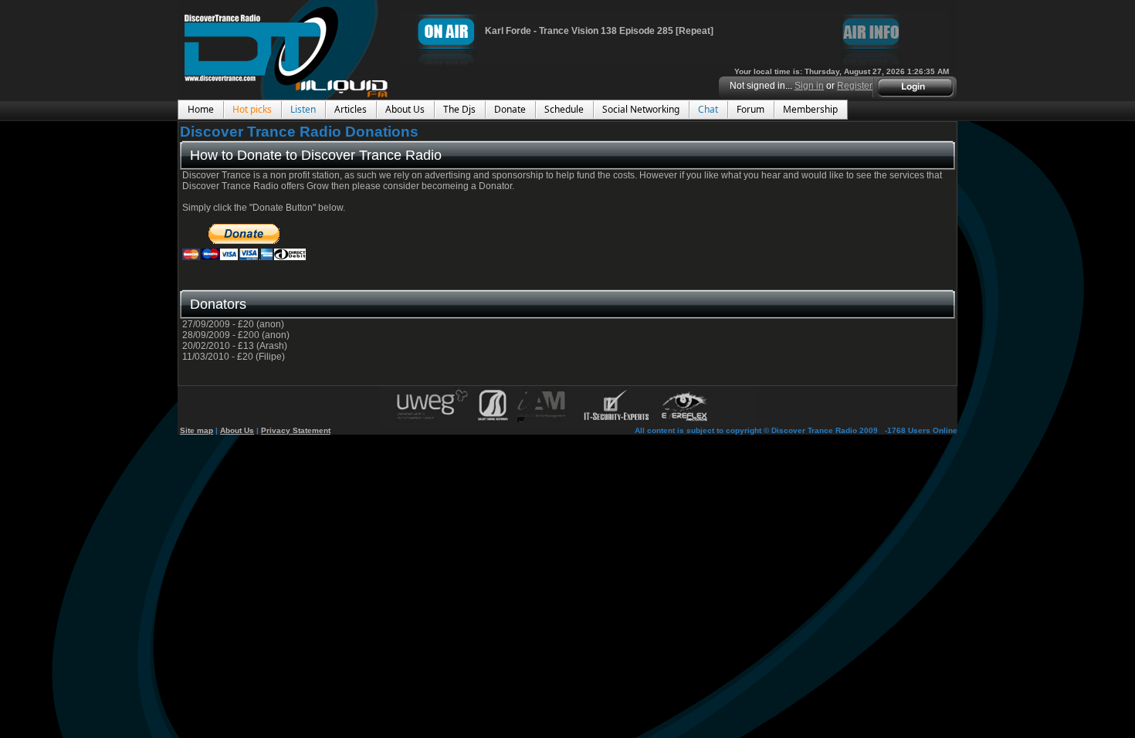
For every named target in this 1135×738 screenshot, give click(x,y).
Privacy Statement (295, 430)
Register (854, 85)
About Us (237, 430)
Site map (196, 430)
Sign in (809, 85)
